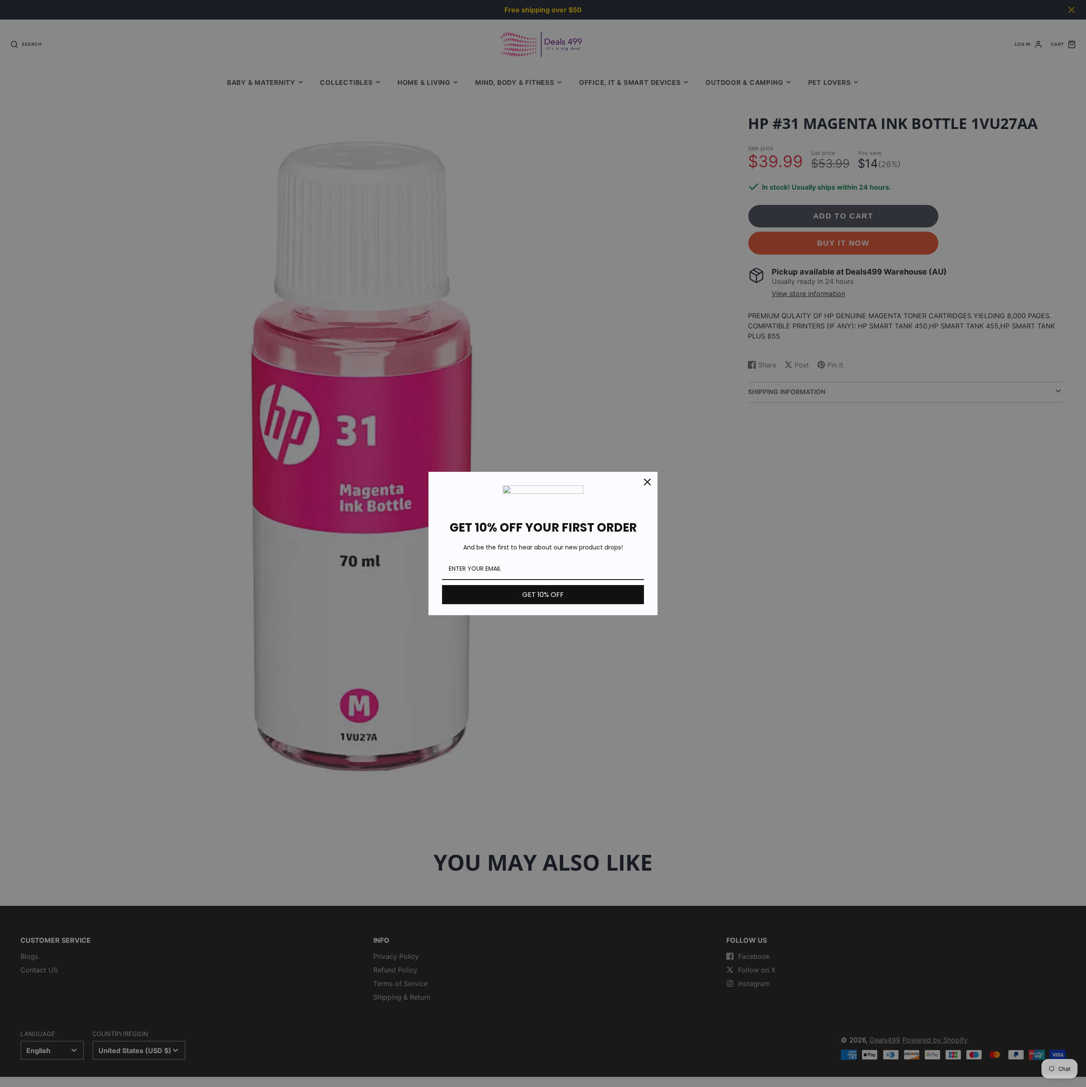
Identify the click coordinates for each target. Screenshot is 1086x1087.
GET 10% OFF (543, 595)
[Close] (647, 482)
